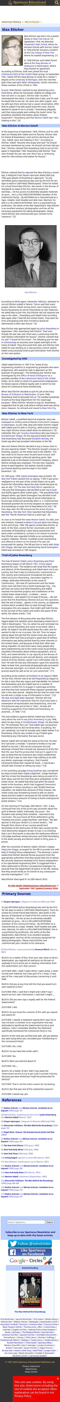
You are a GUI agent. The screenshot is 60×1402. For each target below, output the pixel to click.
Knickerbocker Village (11, 435)
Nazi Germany (47, 1332)
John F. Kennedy (28, 1345)
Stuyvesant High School (35, 44)
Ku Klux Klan (7, 1350)
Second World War (24, 1319)
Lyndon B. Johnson (45, 1345)
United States (49, 1327)
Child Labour (30, 1337)
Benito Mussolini (26, 1353)
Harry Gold (51, 489)
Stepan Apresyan (31, 175)
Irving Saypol (45, 563)
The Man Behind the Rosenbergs (30, 1311)
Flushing (32, 427)
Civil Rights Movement (46, 1334)
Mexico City (31, 522)
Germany (16, 1332)
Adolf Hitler (38, 1350)
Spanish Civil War (27, 1334)
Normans (23, 1324)
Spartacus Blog (44, 1342)
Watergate (33, 1321)
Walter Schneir (11, 1108)
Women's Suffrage (46, 1337)
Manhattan (9, 424)
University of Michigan (26, 79)
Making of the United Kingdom (42, 1329)
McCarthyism (9, 1337)
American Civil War (10, 1334)
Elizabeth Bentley (40, 438)
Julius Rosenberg (48, 328)
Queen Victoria (30, 1348)
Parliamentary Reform (10, 1340)
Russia (7, 1332)
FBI (50, 441)
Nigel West (9, 1132)
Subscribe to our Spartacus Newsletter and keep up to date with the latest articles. (30, 1234)
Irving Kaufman (34, 770)
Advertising (31, 1369)
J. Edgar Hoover (45, 1348)
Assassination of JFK (48, 1321)
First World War (7, 1319)
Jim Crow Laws (11, 1353)
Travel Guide (30, 1342)
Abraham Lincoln (20, 1355)
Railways (25, 1340)
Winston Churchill (12, 1345)
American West (35, 1324)
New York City (40, 38)
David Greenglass (29, 476)
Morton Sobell (52, 47)
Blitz (40, 1327)
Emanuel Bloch (42, 949)
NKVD (17, 301)
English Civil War (20, 1329)
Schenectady (10, 342)
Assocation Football (8, 1324)
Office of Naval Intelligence (34, 375)
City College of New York (42, 52)
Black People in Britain (12, 1327)
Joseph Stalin (50, 1350)
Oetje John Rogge (9, 849)
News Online (31, 1371)
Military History (20, 1321)
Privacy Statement (31, 1366)
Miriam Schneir (30, 1108)
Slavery (20, 1337)
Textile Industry (51, 1340)
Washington (43, 65)
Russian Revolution (15, 1342)
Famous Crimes (51, 1324)
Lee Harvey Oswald (37, 1355)
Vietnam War (6, 1321)
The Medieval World (30, 1332)
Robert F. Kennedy (14, 1348)
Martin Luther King (23, 1350)
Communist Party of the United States (19, 74)
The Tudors (38, 1319)
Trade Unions (36, 1340)
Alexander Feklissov (36, 301)
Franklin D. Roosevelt (44, 1353)
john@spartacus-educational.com (39, 885)
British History (51, 1319)
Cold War (7, 1329)
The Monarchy (30, 1327)
